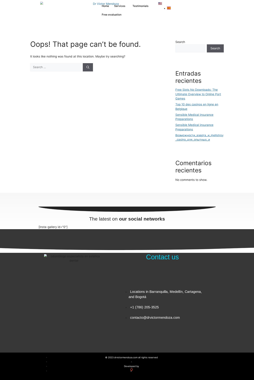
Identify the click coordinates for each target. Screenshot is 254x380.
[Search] (88, 67)
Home (105, 6)
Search (180, 42)
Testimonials (140, 6)
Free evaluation (111, 14)
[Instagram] (200, 334)
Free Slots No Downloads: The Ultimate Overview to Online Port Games (198, 94)
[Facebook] (191, 334)
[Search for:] (56, 67)
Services (119, 6)
